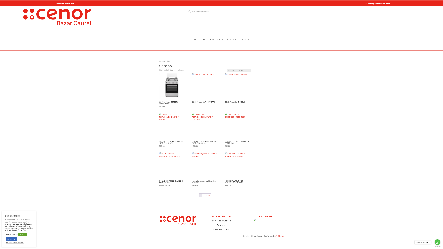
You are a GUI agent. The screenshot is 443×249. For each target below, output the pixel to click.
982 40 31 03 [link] (70, 3)
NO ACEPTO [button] (11, 239)
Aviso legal (221, 225)
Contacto (244, 39)
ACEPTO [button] (22, 234)
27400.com (279, 236)
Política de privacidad (221, 220)
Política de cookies (221, 229)
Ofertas (233, 39)
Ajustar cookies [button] (12, 234)
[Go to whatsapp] (437, 242)
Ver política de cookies (15, 243)
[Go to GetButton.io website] (437, 246)
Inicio (196, 39)
